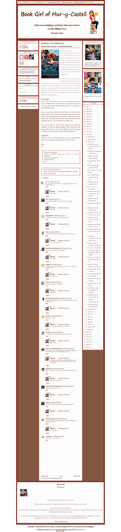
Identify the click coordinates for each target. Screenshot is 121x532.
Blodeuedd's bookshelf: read (93, 70)
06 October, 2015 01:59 (57, 332)
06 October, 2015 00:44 (56, 316)
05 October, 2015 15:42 (53, 181)
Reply (47, 186)
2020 (87, 121)
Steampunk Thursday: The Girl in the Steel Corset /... (94, 231)
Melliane (48, 402)
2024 (87, 111)
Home (19, 2)
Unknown (48, 264)
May (89, 319)
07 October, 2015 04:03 (58, 436)
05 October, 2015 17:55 (54, 199)
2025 (87, 109)
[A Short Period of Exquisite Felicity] (86, 81)
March (89, 324)
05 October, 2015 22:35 (63, 191)
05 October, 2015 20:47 (56, 264)
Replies (49, 190)
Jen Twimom (49, 436)
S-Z (45, 2)
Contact (91, 2)
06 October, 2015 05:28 (58, 368)
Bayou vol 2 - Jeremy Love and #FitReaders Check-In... (94, 259)
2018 (87, 126)
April (89, 322)
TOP (62, 531)
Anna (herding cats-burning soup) (54, 386)
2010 (87, 342)
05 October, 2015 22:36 (63, 207)
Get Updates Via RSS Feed (80, 2)
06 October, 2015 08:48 (63, 308)
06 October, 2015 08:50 (63, 340)
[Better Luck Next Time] (93, 76)
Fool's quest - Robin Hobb (93, 248)
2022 (87, 116)
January (90, 329)
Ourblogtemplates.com (63, 529)
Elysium (48, 282)
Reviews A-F (26, 2)
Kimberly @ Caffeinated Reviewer (54, 348)
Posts (22, 88)
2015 (87, 134)
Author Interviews (66, 2)
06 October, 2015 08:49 (63, 324)
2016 (87, 131)
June (89, 316)
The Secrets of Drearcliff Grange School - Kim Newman (93, 194)
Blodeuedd (52, 191)
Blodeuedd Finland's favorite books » (92, 97)
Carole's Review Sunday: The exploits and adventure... (93, 290)
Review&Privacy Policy (54, 2)
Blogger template (43, 529)
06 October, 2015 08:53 (63, 411)
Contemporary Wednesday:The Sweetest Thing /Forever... (94, 238)
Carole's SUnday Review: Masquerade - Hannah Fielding (93, 252)
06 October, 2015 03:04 (68, 348)
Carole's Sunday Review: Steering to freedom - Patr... (93, 177)
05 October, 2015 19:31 (54, 231)
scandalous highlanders (65, 171)
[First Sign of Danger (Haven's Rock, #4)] (97, 76)
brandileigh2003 (50, 215)
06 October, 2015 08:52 (63, 358)
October (90, 141)
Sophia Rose (49, 368)
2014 (87, 332)
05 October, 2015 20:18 (66, 248)
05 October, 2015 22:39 (63, 240)
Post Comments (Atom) (55, 478)
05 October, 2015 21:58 (55, 282)
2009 (87, 344)
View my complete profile (60, 521)
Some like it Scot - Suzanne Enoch (56, 46)
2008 (87, 347)
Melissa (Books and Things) (52, 298)
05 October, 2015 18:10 (59, 215)
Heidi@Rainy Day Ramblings (53, 248)
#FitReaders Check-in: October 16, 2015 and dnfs (93, 220)
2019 (87, 124)
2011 (87, 339)
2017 (87, 129)
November (90, 139)
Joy (47, 181)
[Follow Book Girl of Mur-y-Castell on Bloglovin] (27, 73)
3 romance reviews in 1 (93, 302)
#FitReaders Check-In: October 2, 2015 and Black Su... (93, 297)
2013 (87, 334)
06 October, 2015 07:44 (55, 402)
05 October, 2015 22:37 (63, 224)
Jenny (47, 199)
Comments (24, 92)
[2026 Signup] (28, 106)
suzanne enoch (51, 173)
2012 (87, 337)
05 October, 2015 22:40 (63, 274)
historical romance (53, 171)
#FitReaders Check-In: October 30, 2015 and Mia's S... (93, 146)
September (90, 309)
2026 (87, 106)
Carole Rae (48, 332)
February (90, 327)
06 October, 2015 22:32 (63, 428)
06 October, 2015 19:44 (61, 418)
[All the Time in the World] (93, 87)
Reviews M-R (38, 2)
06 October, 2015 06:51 (68, 386)
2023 (87, 114)
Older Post (77, 476)
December (90, 136)
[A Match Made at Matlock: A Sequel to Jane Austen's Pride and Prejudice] (97, 81)
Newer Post (44, 476)
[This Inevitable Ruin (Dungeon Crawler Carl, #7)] (86, 87)
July (89, 314)
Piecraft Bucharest (50, 418)
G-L (32, 2)
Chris (47, 231)
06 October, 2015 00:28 (65, 298)
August (90, 311)
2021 (87, 119)
